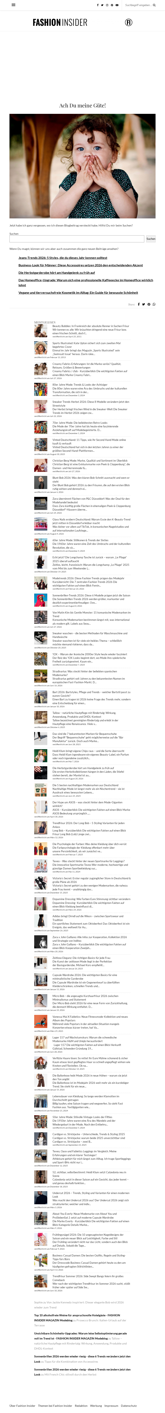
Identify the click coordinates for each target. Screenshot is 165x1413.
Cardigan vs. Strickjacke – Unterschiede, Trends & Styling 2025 (89, 1134)
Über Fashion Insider (22, 1405)
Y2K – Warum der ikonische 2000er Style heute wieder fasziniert (90, 654)
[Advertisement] (82, 71)
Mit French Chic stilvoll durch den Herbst (70, 1374)
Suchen (14, 233)
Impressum (111, 1405)
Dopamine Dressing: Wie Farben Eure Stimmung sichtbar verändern (91, 899)
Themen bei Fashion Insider (55, 1405)
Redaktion (81, 1405)
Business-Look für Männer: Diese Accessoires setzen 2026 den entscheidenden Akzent (81, 265)
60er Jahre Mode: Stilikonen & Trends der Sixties (80, 540)
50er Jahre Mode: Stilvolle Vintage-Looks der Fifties (82, 1117)
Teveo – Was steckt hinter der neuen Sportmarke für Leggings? (89, 861)
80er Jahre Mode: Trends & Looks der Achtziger (80, 384)
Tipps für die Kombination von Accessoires (71, 1361)
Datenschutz (129, 1405)
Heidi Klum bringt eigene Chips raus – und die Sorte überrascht (88, 751)
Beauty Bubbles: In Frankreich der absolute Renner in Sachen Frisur (91, 326)
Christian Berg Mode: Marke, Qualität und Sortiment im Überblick (90, 460)
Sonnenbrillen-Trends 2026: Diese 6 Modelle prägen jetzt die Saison (91, 595)
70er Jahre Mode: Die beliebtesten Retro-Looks (80, 422)
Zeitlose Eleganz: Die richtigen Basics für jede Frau (81, 957)
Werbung (96, 1405)
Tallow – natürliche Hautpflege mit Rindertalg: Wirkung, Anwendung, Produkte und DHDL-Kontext (80, 1343)
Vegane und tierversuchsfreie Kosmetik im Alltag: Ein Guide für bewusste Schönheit (78, 292)
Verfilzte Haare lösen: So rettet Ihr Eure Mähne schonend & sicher (90, 1058)
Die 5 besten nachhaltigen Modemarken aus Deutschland (85, 785)
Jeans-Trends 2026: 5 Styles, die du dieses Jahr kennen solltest (63, 258)
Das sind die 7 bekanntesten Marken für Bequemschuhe (85, 733)
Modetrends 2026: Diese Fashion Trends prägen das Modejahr (88, 578)
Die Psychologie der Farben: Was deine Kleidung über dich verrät (90, 844)
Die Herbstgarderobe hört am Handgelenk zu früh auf (57, 272)
